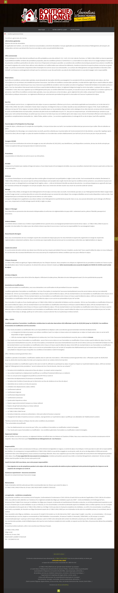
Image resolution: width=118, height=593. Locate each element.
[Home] (5, 34)
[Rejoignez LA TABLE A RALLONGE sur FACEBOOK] (5, 1)
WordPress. (66, 585)
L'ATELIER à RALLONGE (59, 560)
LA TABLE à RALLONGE (60, 558)
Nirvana (60, 585)
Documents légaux (59, 554)
